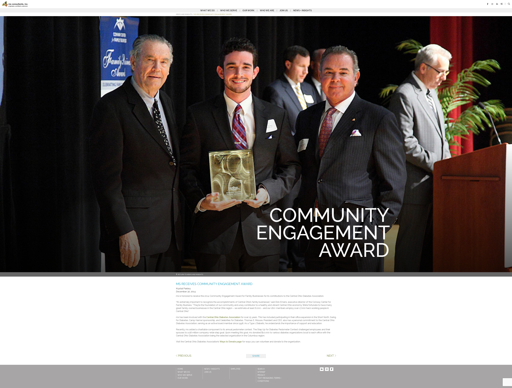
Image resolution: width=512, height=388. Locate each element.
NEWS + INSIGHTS (302, 10)
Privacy (261, 375)
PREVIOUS (184, 355)
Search (261, 369)
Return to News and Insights (190, 274)
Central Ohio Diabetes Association (223, 317)
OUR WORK (248, 10)
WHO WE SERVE (228, 10)
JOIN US (284, 10)
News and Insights (184, 14)
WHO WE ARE (267, 10)
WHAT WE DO (207, 10)
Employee (235, 369)
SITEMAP (261, 372)
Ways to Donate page (231, 341)
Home (180, 369)
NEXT (330, 355)
